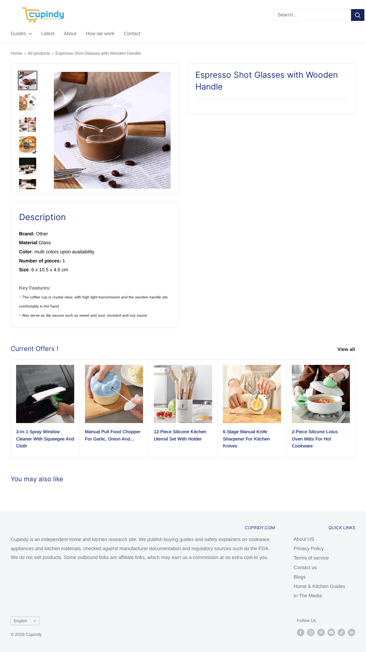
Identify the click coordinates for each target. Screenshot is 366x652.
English (20, 620)
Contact (132, 33)
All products (39, 53)
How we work (100, 33)
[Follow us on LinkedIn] (351, 632)
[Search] (357, 15)
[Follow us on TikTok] (341, 632)
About (70, 33)
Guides (18, 33)
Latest (47, 33)
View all (346, 349)
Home (16, 53)
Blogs (300, 577)
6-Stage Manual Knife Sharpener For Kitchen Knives (246, 439)
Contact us (305, 567)
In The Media (308, 595)
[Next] (355, 409)
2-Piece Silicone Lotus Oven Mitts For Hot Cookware (315, 439)
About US (304, 539)
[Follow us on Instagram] (311, 632)
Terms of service (311, 558)
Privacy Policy (309, 548)
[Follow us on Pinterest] (321, 632)
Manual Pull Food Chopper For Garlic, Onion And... (112, 435)
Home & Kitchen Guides (319, 586)
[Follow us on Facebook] (300, 632)
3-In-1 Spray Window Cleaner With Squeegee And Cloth (45, 439)
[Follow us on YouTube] (331, 632)
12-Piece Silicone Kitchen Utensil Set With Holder (180, 435)
